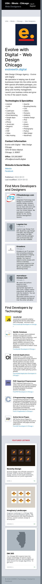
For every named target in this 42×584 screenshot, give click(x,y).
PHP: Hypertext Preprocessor (24, 381)
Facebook (9, 171)
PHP (7, 131)
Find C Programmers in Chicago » (23, 411)
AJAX (8, 106)
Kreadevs (21, 246)
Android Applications (21, 355)
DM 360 (10, 553)
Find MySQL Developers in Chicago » (24, 349)
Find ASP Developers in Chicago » (23, 426)
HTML (8, 120)
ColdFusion (10, 111)
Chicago (20, 21)
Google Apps (10, 117)
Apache (26, 104)
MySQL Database (20, 332)
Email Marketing (12, 115)
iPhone (8, 122)
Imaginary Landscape (16, 510)
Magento (9, 126)
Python (26, 131)
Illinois (15, 3)
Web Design (28, 133)
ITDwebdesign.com (25, 195)
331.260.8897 (16, 156)
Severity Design (14, 469)
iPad (25, 120)
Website (8, 168)
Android (9, 104)
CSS (25, 108)
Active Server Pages (21, 417)
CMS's (26, 111)
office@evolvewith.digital (15, 159)
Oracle (26, 126)
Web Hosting (10, 135)
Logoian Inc (22, 224)
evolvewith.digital (16, 69)
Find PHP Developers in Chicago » (23, 392)
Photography (28, 129)
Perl (7, 129)
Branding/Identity (30, 106)
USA (7, 3)
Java (25, 122)
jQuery (26, 124)
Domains (27, 113)
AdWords (27, 115)
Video (8, 133)
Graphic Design (29, 117)
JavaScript (10, 124)
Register (33, 6)
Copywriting (10, 113)
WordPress (27, 135)
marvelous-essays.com (22, 277)
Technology (22, 579)
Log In (32, 4)
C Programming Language (23, 398)
